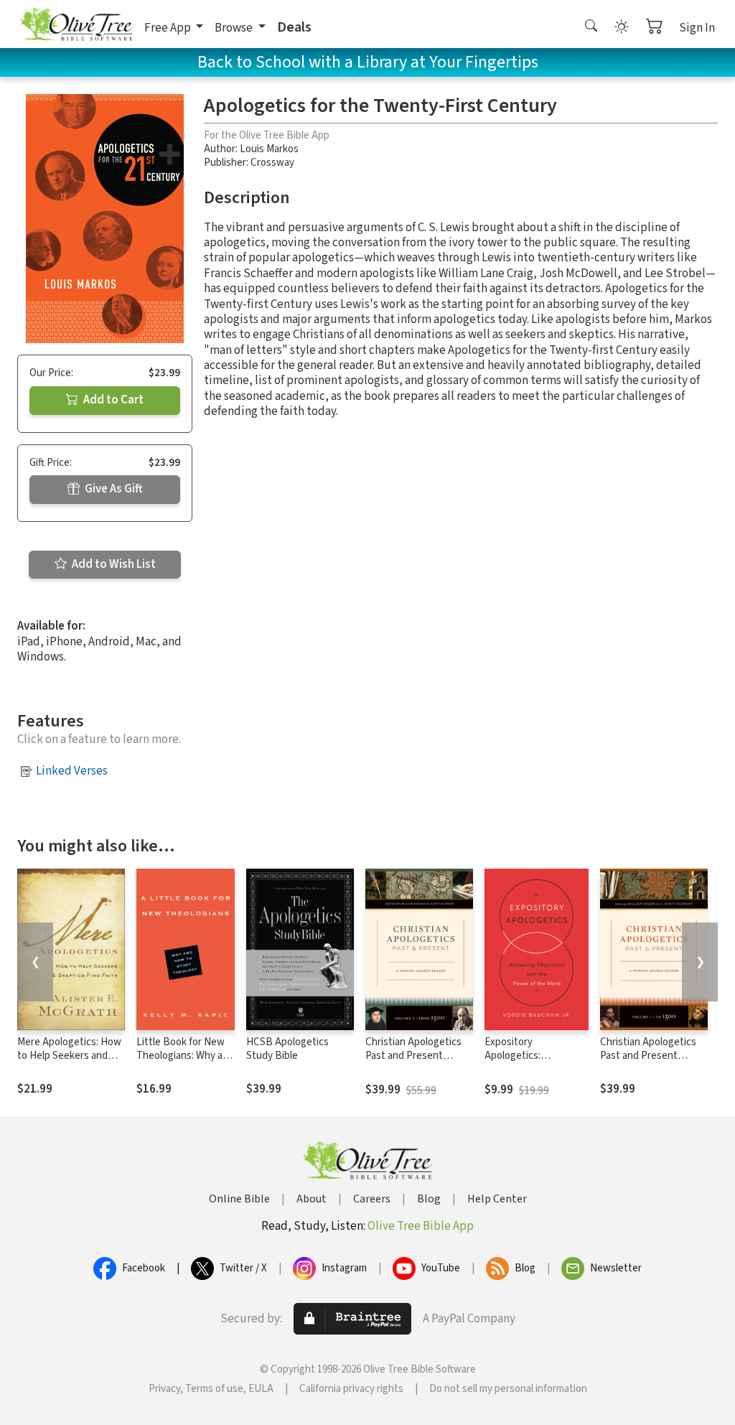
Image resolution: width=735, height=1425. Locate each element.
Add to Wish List (113, 564)
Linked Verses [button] (72, 771)
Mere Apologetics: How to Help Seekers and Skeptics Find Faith (69, 1055)
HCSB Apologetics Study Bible (287, 1048)
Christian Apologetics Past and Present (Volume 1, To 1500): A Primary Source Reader (651, 1062)
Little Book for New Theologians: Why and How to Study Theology (185, 1062)
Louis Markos (269, 148)
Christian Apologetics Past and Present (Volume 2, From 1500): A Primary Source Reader (419, 1062)
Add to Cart (112, 399)
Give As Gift (113, 488)
